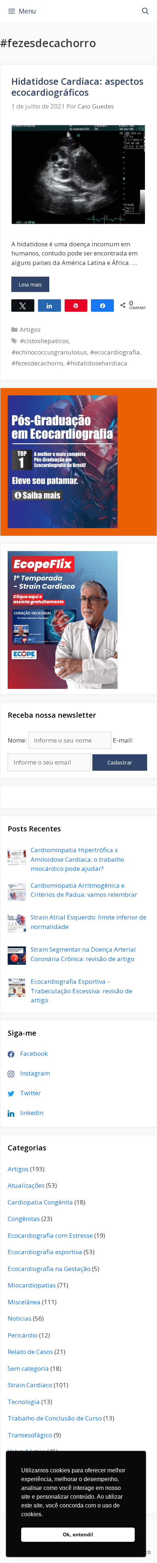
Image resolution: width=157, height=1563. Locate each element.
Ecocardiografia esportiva (45, 1252)
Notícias (19, 1318)
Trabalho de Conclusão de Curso (55, 1418)
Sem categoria (28, 1368)
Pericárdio (23, 1335)
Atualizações (26, 1185)
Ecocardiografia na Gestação (49, 1268)
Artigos (30, 329)
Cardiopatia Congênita (40, 1202)
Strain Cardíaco (30, 1385)
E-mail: (123, 740)
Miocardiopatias (32, 1285)
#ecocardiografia (115, 352)
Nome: (17, 740)
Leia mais (34, 286)
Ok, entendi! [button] (78, 1534)
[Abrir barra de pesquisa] (145, 11)
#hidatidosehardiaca (96, 363)
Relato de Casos (30, 1351)
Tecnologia (24, 1401)
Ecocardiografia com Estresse (50, 1235)
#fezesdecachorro (37, 363)
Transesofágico (30, 1435)
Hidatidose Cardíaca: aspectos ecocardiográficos (77, 86)
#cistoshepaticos (44, 341)
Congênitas (24, 1218)
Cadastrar (119, 762)
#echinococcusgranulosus (49, 352)
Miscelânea (24, 1302)
